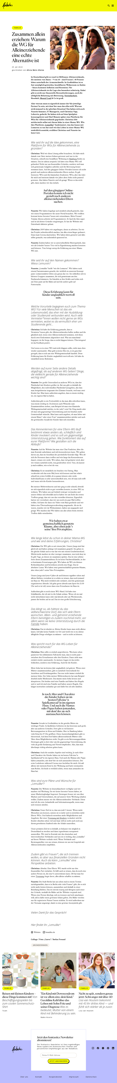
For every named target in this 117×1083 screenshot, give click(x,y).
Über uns (24, 1077)
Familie (17, 28)
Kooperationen (55, 1077)
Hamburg (73, 159)
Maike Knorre (46, 1017)
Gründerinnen (40, 945)
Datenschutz (91, 1077)
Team (4, 1011)
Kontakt (38, 1077)
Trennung (40, 876)
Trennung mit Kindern (57, 818)
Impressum (74, 1077)
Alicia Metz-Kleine (35, 70)
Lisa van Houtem (86, 1011)
